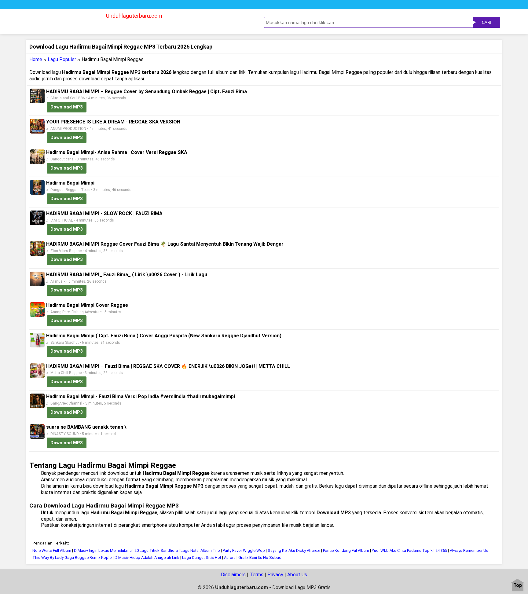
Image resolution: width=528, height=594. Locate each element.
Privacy (275, 575)
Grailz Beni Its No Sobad (259, 557)
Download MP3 (66, 107)
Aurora (230, 557)
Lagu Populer (62, 59)
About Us (297, 575)
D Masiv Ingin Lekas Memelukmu (103, 550)
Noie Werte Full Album (52, 550)
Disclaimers (233, 575)
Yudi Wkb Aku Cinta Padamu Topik (402, 550)
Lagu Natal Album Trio (200, 550)
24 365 (441, 550)
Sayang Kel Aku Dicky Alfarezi (294, 550)
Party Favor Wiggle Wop (244, 550)
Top (517, 585)
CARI (486, 22)
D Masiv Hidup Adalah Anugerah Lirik (147, 557)
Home (35, 59)
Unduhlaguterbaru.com (134, 16)
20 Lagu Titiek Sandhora (156, 550)
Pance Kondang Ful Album (346, 550)
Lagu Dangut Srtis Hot (201, 557)
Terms (256, 575)
